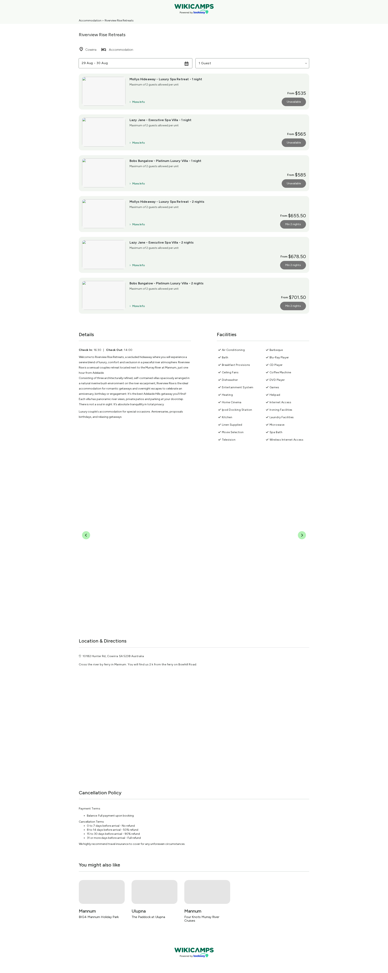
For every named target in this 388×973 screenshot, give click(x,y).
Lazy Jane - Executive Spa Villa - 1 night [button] (160, 120)
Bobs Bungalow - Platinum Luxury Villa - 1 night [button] (165, 161)
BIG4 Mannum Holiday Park (99, 917)
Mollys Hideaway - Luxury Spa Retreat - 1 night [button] (166, 79)
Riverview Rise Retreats (119, 20)
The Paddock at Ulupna (148, 917)
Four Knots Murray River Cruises (201, 918)
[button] (252, 63)
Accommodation (90, 20)
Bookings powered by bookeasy (194, 961)
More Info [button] (138, 102)
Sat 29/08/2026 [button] (95, 63)
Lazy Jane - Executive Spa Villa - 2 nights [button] (162, 242)
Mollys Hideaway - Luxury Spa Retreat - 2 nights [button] (167, 202)
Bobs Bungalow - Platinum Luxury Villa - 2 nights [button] (166, 283)
